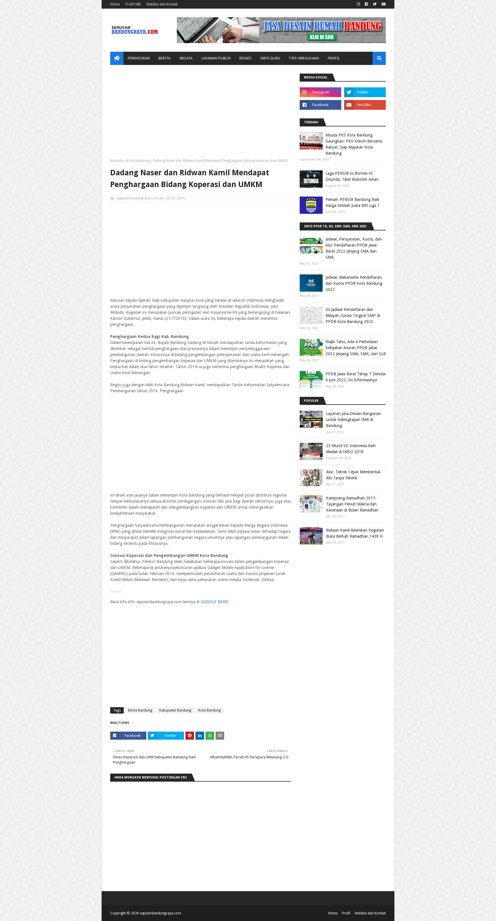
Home (115, 4)
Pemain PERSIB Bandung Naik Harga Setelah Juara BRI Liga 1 (353, 202)
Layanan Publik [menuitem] (216, 58)
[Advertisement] (200, 114)
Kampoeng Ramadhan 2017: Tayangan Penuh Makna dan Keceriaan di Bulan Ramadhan (352, 504)
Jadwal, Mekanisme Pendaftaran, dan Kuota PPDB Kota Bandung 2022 (354, 283)
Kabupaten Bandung (175, 710)
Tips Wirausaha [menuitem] (304, 58)
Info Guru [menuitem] (270, 58)
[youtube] (383, 4)
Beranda (116, 161)
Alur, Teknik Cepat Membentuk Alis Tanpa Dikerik (353, 475)
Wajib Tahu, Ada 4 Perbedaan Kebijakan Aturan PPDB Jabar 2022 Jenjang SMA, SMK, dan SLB (356, 347)
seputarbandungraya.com (137, 198)
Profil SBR (133, 4)
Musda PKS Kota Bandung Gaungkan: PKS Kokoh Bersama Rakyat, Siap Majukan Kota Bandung (354, 144)
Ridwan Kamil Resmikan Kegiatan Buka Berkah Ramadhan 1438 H (355, 533)
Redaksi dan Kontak (162, 4)
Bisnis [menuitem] (245, 58)
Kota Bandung (138, 161)
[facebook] (366, 4)
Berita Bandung (140, 710)
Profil (346, 913)
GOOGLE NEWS (214, 601)
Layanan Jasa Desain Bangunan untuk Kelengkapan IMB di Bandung (353, 419)
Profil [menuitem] (334, 58)
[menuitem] (116, 58)
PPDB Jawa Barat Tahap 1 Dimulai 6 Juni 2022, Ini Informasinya (355, 377)
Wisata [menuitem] (186, 58)
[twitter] (374, 4)
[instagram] (358, 4)
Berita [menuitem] (164, 58)
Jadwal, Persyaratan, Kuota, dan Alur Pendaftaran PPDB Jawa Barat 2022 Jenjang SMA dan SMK (354, 248)
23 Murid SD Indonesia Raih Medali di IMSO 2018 (351, 448)
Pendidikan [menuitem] (139, 58)
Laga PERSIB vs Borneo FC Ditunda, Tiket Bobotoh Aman (352, 176)
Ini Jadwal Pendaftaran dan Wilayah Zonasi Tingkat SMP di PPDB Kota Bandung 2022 (353, 315)
